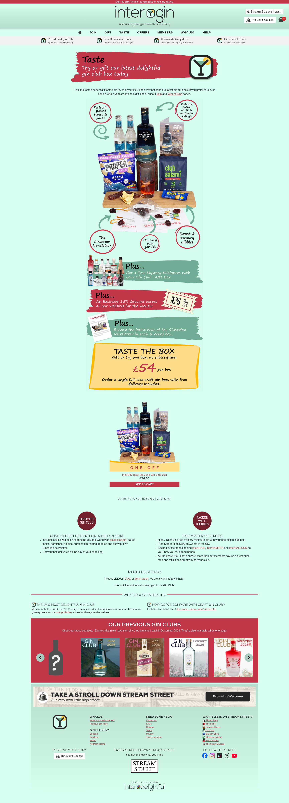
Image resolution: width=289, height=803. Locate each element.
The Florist (210, 724)
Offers (143, 32)
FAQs (149, 724)
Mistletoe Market (213, 737)
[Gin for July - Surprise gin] (55, 657)
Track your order (154, 737)
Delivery (150, 727)
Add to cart (144, 484)
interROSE (198, 547)
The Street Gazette (262, 19)
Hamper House (212, 727)
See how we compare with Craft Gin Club (196, 609)
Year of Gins (175, 94)
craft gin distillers (64, 612)
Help (207, 32)
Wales (93, 740)
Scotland (94, 737)
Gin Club (209, 730)
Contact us (151, 720)
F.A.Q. (127, 578)
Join (93, 32)
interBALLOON (238, 547)
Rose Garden (212, 740)
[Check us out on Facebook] (205, 755)
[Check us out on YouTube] (234, 756)
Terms (149, 730)
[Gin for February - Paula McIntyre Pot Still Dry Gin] (189, 657)
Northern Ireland (97, 744)
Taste (124, 32)
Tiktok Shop (211, 720)
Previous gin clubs (99, 724)
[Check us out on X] (227, 755)
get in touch (141, 578)
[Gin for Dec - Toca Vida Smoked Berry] (233, 657)
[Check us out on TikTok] (219, 755)
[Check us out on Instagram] (212, 755)
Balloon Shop (212, 734)
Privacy (150, 734)
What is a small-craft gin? (102, 720)
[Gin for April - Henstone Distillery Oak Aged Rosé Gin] (144, 657)
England (94, 734)
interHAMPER (215, 547)
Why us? (188, 32)
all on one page (217, 630)
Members (165, 32)
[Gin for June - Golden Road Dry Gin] (100, 657)
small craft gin (118, 539)
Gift (108, 32)
